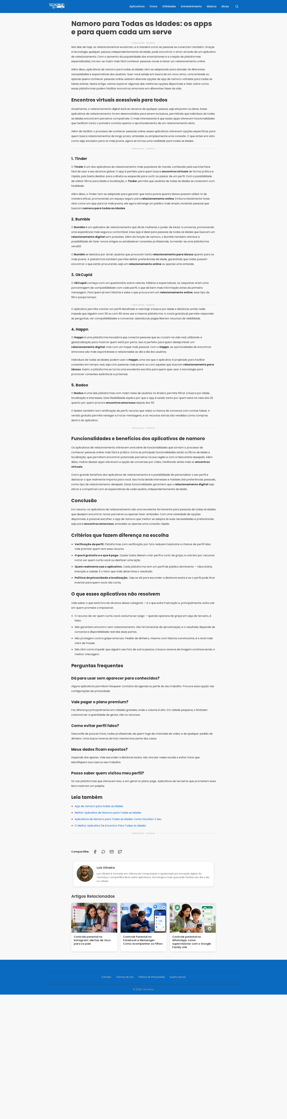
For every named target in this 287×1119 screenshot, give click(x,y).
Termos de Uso (125, 977)
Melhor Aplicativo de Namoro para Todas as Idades (108, 813)
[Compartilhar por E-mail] (111, 851)
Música (211, 6)
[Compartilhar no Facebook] (95, 851)
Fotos (153, 6)
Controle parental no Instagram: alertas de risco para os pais (92, 940)
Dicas (225, 6)
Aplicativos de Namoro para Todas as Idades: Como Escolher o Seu (118, 819)
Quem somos (178, 977)
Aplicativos (137, 6)
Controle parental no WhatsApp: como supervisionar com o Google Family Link (191, 942)
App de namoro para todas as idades (99, 806)
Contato (106, 977)
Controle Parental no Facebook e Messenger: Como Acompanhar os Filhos (143, 940)
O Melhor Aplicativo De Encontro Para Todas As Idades (110, 826)
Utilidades (169, 6)
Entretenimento (191, 6)
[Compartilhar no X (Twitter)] (120, 851)
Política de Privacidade (152, 977)
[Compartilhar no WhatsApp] (103, 851)
